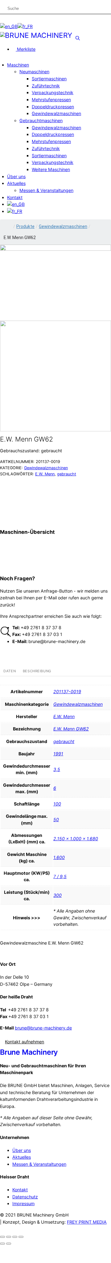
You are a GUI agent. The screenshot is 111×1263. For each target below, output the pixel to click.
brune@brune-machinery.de (43, 1027)
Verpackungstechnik (52, 92)
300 (57, 895)
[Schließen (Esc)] (20, 1237)
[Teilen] (14, 1237)
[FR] (25, 26)
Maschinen (18, 64)
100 (57, 803)
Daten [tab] (9, 671)
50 (56, 819)
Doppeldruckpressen (53, 106)
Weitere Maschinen (51, 169)
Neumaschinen (34, 71)
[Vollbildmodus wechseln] (8, 1237)
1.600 (59, 857)
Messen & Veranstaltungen (46, 190)
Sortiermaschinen (49, 78)
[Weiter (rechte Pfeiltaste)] (8, 1244)
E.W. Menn (45, 474)
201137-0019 (67, 691)
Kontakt (15, 197)
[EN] (9, 26)
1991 (58, 753)
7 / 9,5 (60, 876)
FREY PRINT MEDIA (87, 1222)
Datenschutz (25, 1196)
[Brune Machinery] (36, 34)
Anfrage (63, 482)
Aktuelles (16, 183)
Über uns (16, 176)
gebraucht (66, 474)
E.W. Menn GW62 (71, 728)
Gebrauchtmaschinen (41, 120)
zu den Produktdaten (39, 511)
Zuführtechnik (46, 85)
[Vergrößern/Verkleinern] (2, 1237)
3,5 (56, 769)
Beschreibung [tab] (37, 671)
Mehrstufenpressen (51, 99)
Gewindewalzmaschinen (56, 113)
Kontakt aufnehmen (24, 1041)
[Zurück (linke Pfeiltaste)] (2, 1244)
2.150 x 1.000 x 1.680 (75, 838)
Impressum (23, 1203)
